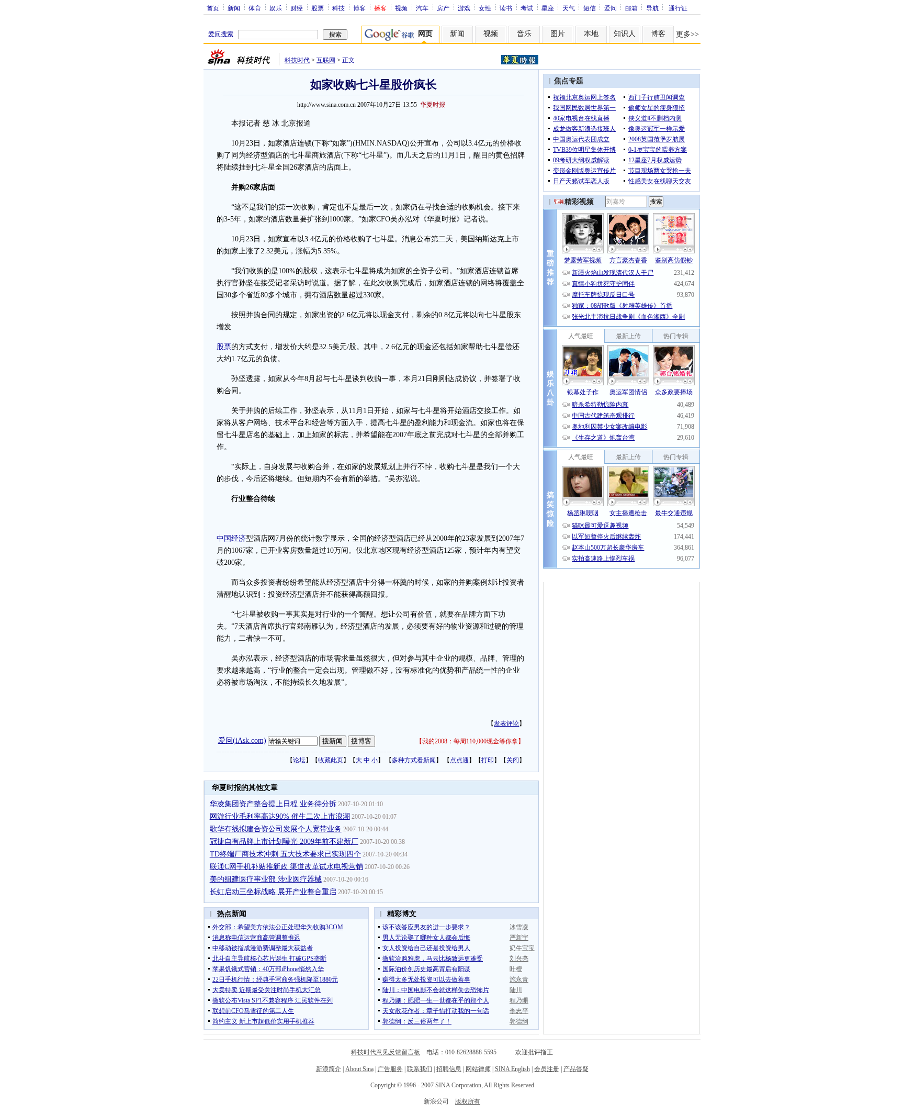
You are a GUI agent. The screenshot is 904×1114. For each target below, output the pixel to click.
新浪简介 (328, 1069)
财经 (296, 8)
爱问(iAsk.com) (242, 740)
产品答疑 (576, 1069)
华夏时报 (432, 104)
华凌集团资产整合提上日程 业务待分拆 (273, 804)
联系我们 (419, 1069)
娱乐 (275, 8)
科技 (338, 8)
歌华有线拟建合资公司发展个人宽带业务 (276, 829)
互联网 (326, 60)
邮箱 (631, 8)
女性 (485, 8)
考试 (527, 8)
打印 (487, 760)
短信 (589, 8)
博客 (359, 8)
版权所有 (467, 1101)
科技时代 (297, 60)
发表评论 (506, 723)
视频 (401, 8)
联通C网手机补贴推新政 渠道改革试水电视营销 (286, 867)
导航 (652, 8)
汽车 (422, 8)
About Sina (359, 1069)
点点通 (459, 760)
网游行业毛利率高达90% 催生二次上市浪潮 (280, 816)
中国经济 (231, 538)
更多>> (687, 34)
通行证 (678, 8)
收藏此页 (330, 760)
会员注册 (546, 1069)
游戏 (464, 8)
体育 (254, 8)
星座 (547, 8)
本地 (591, 34)
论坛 (299, 760)
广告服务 (390, 1069)
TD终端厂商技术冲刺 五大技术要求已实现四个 (285, 854)
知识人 (625, 34)
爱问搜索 (220, 34)
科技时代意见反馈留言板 (385, 1052)
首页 (213, 8)
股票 (317, 8)
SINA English (512, 1069)
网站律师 (478, 1069)
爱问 (610, 8)
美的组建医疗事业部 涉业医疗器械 (266, 879)
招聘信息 (448, 1069)
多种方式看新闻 (414, 760)
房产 (443, 8)
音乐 (524, 34)
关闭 (512, 760)
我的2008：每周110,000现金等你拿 (470, 741)
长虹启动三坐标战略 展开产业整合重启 (273, 892)
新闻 (234, 8)
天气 (568, 8)
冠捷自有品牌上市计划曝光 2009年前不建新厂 (284, 841)
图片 (557, 34)
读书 (506, 8)
